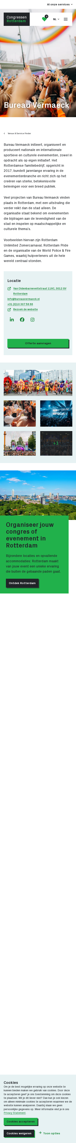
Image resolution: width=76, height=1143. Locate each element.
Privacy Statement (15, 1113)
